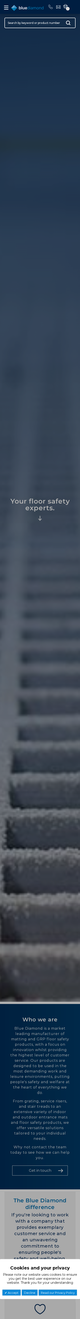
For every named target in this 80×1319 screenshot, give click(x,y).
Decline (29, 1292)
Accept (12, 1292)
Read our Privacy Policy (58, 1292)
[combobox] (40, 23)
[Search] (68, 24)
